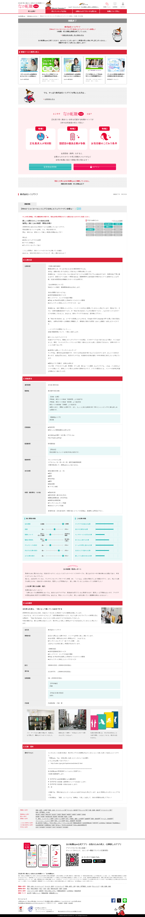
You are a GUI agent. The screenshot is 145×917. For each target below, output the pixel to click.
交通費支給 (47, 825)
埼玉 (40, 888)
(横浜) (36, 888)
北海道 (84, 814)
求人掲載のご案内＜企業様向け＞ (90, 7)
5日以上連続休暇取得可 (80, 825)
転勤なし (46, 823)
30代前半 (59, 827)
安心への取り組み (32, 901)
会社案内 (60, 903)
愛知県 (64, 814)
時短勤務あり (116, 823)
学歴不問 (95, 823)
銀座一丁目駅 (68, 816)
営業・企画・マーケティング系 (57, 810)
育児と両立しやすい (55, 823)
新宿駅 (37, 816)
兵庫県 (74, 814)
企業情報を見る (50, 99)
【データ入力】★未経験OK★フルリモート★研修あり (28, 75)
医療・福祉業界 (95, 818)
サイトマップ (76, 7)
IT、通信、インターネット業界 (44, 818)
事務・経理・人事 (70, 886)
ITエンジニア (95, 886)
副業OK (41, 890)
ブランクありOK (67, 823)
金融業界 (87, 818)
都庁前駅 (60, 816)
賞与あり (58, 825)
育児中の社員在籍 (67, 825)
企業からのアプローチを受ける (86, 11)
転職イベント (36, 893)
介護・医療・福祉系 (94, 810)
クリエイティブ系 (106, 810)
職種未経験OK (77, 823)
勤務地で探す (22, 888)
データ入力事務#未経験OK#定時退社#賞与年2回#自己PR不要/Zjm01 (115, 75)
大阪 (48, 888)
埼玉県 (54, 814)
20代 (37, 827)
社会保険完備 (39, 825)
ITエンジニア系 (83, 810)
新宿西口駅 (49, 816)
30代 (54, 827)
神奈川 (33, 888)
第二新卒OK (39, 823)
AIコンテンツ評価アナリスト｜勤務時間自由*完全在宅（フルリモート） (50, 75)
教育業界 (78, 821)
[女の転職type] (21, 903)
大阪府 (42, 814)
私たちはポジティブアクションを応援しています (69, 911)
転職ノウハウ (22, 893)
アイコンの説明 (117, 220)
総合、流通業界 (70, 821)
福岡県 (69, 814)
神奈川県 (48, 814)
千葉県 (59, 814)
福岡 (60, 888)
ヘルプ (70, 7)
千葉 (44, 888)
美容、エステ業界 (60, 821)
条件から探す (22, 890)
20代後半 (42, 827)
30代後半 (65, 827)
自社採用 (70, 903)
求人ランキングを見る (58, 11)
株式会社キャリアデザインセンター (34, 903)
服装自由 (109, 823)
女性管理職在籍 (87, 823)
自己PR (29, 893)
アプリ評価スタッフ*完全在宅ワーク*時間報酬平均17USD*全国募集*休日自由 (94, 75)
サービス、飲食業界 (107, 818)
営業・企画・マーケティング (35, 886)
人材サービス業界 (59, 818)
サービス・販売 (49, 886)
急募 (53, 825)
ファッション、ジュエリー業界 (44, 821)
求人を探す (31, 11)
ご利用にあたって (22, 901)
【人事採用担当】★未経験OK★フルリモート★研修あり (72, 75)
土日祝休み (102, 823)
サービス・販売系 (72, 810)
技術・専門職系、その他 (43, 812)
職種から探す (22, 886)
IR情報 (65, 903)
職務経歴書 (45, 893)
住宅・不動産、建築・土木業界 (75, 818)
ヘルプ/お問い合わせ (76, 901)
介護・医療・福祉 (106, 886)
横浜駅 (55, 816)
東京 (28, 888)
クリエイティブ (59, 886)
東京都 (37, 814)
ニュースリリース (66, 901)
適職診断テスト (53, 893)
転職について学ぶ (113, 11)
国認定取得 (78, 890)
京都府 (79, 814)
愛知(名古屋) (54, 888)
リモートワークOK (32, 890)
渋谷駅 (42, 816)
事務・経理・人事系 (41, 810)
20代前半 (48, 827)
